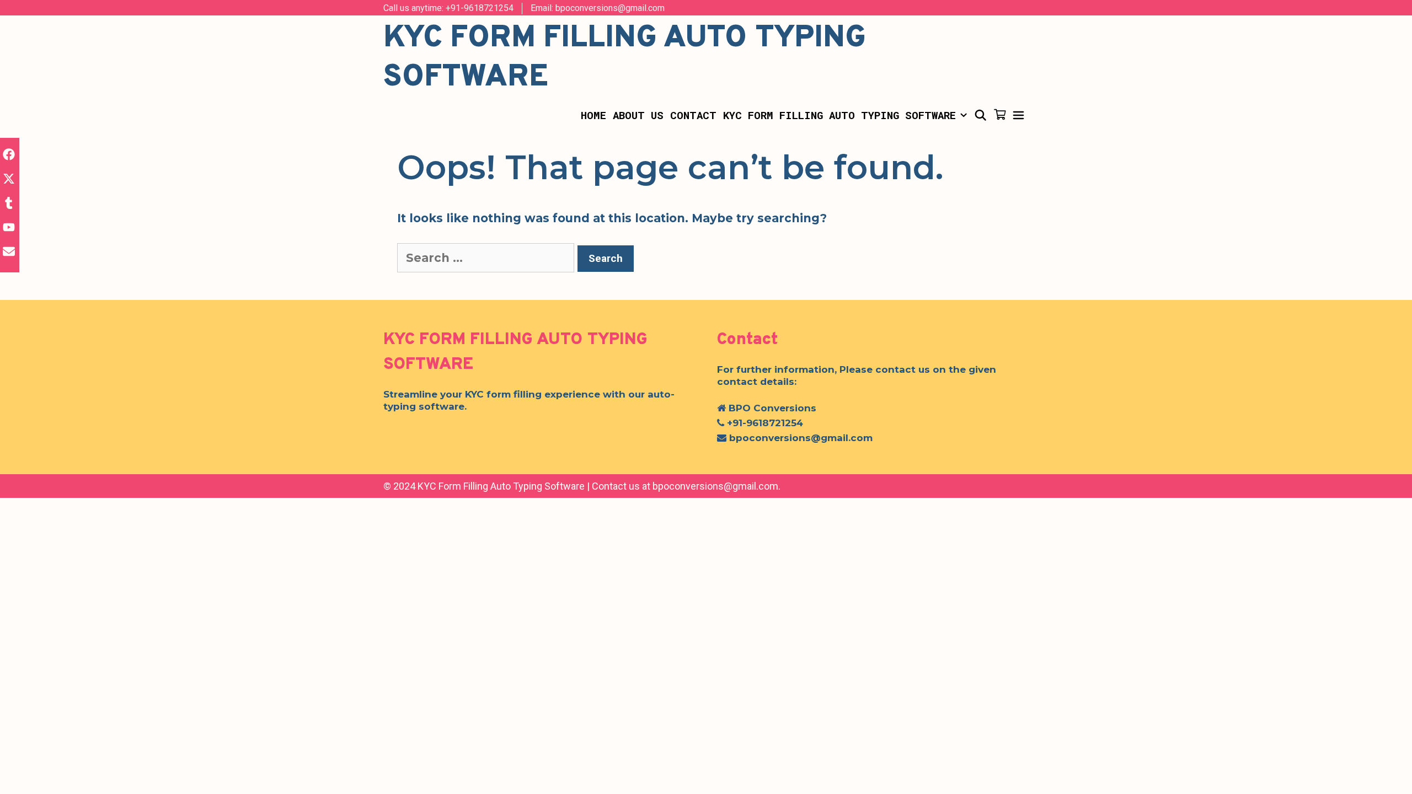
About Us (638, 115)
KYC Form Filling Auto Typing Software (839, 115)
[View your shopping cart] (1000, 115)
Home (593, 115)
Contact (693, 115)
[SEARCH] (980, 115)
